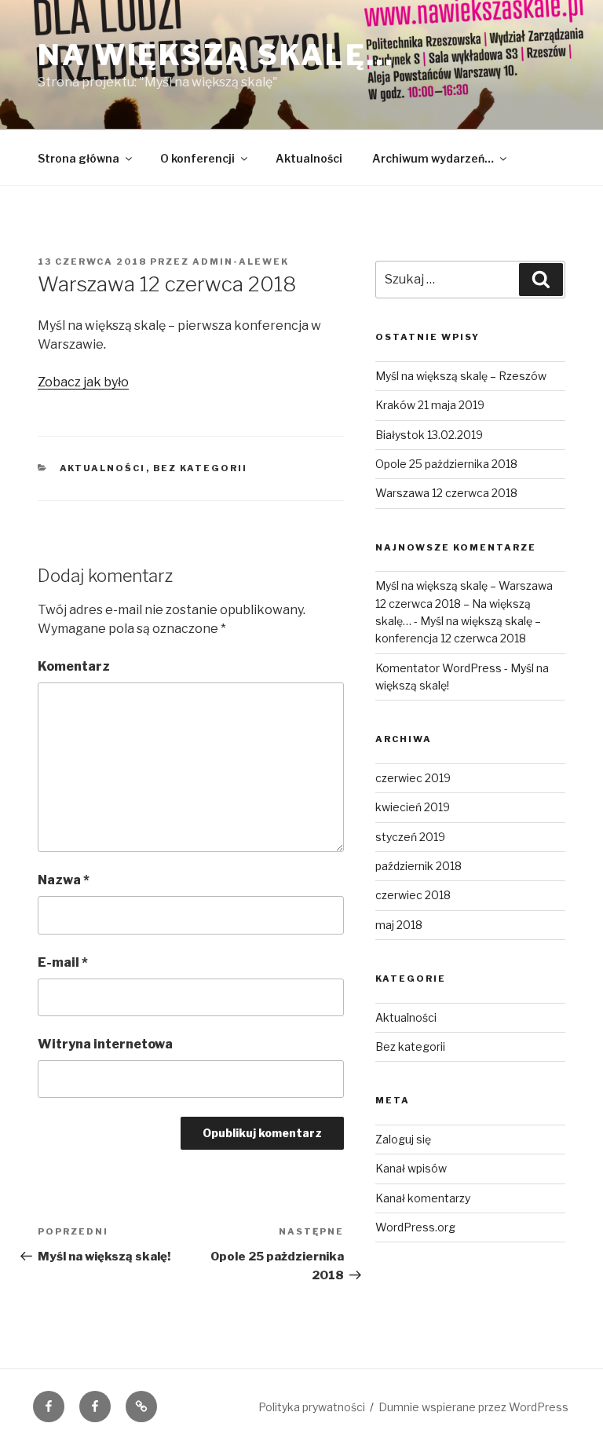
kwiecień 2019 (412, 807)
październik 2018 (418, 865)
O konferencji (197, 158)
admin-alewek (240, 261)
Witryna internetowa (105, 1044)
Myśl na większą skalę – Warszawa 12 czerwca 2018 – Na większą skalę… (464, 603)
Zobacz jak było (83, 382)
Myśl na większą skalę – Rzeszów (460, 375)
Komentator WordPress (438, 668)
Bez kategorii (200, 468)
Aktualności (309, 158)
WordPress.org (415, 1227)
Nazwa (64, 879)
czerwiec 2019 (413, 778)
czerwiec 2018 (413, 895)
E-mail (63, 962)
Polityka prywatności (311, 1407)
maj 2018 (398, 924)
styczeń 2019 (410, 836)
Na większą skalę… (216, 55)
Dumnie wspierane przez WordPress (473, 1407)
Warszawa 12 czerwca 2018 (446, 492)
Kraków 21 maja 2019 (429, 405)
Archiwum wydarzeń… (433, 158)
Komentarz (74, 666)
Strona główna (78, 158)
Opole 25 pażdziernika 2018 (446, 463)
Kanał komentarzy (422, 1198)
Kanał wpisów (411, 1168)
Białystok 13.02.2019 (429, 434)
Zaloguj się (403, 1139)
